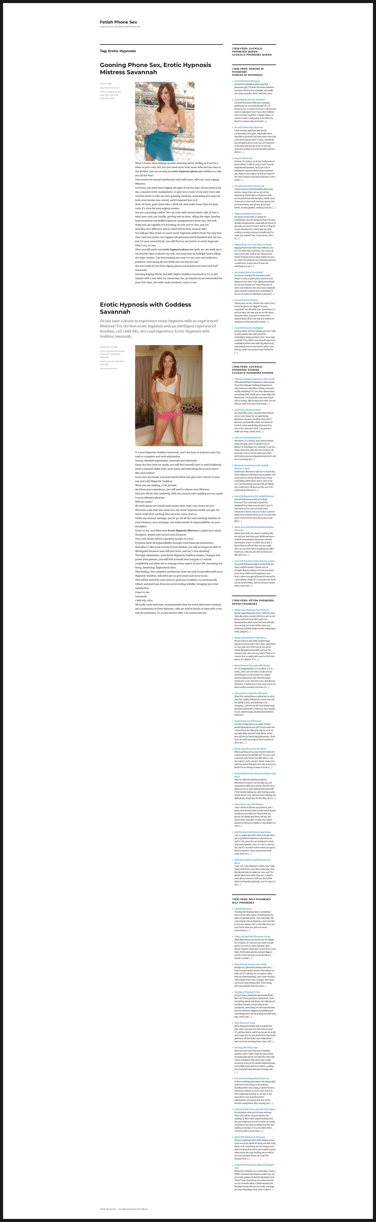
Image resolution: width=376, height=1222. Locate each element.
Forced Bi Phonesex (247, 75)
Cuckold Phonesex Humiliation (248, 328)
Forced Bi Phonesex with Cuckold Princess (254, 496)
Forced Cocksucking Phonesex (248, 127)
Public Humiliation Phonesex (248, 214)
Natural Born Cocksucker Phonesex (250, 693)
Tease (112, 98)
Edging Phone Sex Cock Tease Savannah (253, 244)
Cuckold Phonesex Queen (252, 54)
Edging (110, 92)
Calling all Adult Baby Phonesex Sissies (252, 936)
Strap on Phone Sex (243, 158)
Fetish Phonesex (244, 603)
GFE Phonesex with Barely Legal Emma (252, 832)
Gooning (114, 95)
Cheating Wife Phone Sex (246, 1047)
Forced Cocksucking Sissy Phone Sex (251, 1078)
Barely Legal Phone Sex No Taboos (250, 749)
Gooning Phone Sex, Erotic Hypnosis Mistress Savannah (155, 68)
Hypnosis (104, 98)
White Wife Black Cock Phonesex (249, 1137)
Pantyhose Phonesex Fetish (247, 992)
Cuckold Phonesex (243, 909)
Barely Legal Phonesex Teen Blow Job (251, 610)
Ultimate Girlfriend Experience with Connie (254, 379)
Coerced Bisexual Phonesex (247, 81)
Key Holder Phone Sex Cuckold (248, 272)
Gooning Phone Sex (109, 88)
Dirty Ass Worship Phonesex (247, 437)
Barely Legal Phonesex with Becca (250, 638)
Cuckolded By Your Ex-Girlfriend (249, 99)
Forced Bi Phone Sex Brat (246, 300)
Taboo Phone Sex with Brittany (248, 804)
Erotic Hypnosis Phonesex (112, 351)
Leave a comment (108, 368)
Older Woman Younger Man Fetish (250, 964)
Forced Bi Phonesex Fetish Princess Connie (254, 561)
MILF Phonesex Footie (244, 1023)
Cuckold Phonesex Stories (252, 373)
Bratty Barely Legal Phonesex (248, 721)
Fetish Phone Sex (118, 22)
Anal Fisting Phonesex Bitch (247, 410)
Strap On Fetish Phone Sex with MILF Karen (254, 1109)
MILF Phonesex (243, 902)
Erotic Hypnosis (107, 361)
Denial (103, 92)
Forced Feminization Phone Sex (249, 186)
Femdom (120, 361)
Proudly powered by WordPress (133, 1209)
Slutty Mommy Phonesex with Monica (252, 665)
